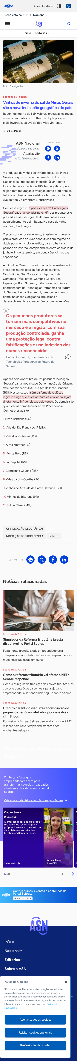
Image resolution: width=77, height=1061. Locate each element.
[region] (35, 1017)
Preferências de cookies (35, 1045)
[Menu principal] (7, 24)
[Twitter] (57, 149)
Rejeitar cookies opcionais (35, 1032)
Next (73, 874)
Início (27, 33)
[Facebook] (48, 158)
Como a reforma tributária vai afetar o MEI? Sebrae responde (36, 677)
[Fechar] (66, 982)
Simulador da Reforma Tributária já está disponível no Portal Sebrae (33, 641)
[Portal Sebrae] (10, 6)
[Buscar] (69, 23)
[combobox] (40, 15)
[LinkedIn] (57, 158)
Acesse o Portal (21, 898)
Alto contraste (59, 6)
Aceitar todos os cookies (35, 1019)
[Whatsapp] (48, 149)
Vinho (54, 536)
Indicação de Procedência (24, 536)
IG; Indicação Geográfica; (24, 528)
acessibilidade (43, 6)
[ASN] (38, 926)
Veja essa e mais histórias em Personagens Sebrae (33, 800)
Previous (62, 874)
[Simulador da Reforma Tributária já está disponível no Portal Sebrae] (38, 610)
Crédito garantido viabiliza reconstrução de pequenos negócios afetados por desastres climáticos (36, 712)
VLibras (68, 6)
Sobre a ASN (15, 968)
